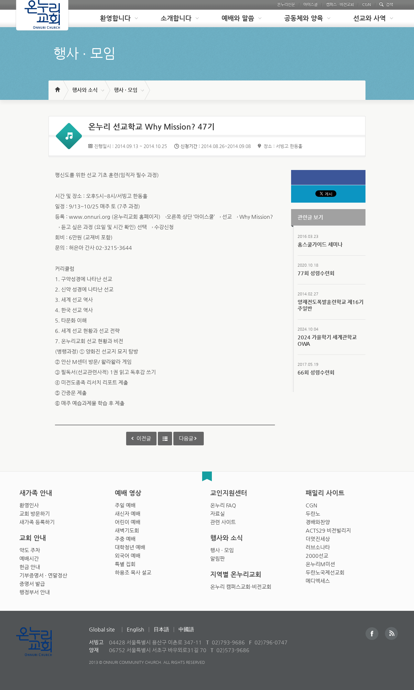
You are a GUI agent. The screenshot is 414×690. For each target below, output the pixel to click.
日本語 (161, 629)
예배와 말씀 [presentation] (238, 18)
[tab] (114, 18)
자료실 (217, 514)
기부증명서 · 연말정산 (43, 575)
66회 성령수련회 (316, 372)
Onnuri (41, 648)
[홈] (57, 86)
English (135, 629)
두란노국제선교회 (325, 572)
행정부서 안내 (34, 592)
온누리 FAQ (223, 505)
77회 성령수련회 (316, 273)
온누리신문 (286, 4)
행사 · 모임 (125, 90)
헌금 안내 (29, 567)
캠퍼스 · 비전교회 (340, 4)
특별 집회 (125, 564)
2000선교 (317, 556)
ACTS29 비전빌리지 (328, 530)
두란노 (313, 514)
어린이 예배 (127, 522)
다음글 (186, 438)
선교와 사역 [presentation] (369, 18)
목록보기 (165, 438)
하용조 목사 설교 (133, 572)
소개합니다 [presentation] (176, 18)
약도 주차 (29, 550)
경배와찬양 (318, 522)
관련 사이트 (223, 522)
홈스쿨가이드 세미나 (320, 244)
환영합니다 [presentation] (115, 18)
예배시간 (29, 559)
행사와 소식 (85, 90)
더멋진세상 (318, 539)
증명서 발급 (32, 584)
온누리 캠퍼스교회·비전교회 (240, 587)
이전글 (143, 438)
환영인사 (29, 505)
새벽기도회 (127, 530)
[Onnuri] (42, 15)
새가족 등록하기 (37, 522)
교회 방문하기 (34, 514)
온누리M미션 (320, 564)
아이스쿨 (310, 4)
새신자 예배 (127, 514)
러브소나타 (318, 547)
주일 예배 (125, 505)
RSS (391, 633)
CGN (366, 4)
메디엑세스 (318, 581)
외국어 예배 (127, 556)
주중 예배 (125, 539)
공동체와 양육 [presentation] (303, 18)
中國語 (186, 629)
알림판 (217, 559)
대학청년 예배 (130, 547)
